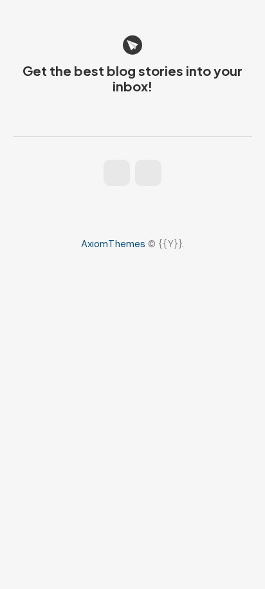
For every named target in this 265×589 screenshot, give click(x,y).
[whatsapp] (148, 173)
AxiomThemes (113, 244)
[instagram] (117, 173)
